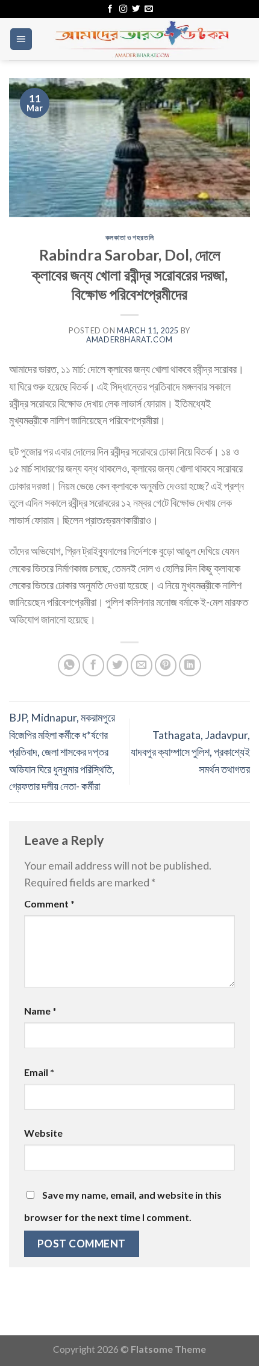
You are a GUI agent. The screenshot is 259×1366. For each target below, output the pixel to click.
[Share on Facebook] (94, 665)
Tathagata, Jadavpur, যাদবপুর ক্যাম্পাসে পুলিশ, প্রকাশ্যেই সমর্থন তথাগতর (190, 752)
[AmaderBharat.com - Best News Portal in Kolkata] (141, 39)
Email (39, 1072)
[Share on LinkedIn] (190, 665)
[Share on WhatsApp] (69, 665)
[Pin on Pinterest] (166, 665)
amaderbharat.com (129, 339)
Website (43, 1133)
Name (40, 1010)
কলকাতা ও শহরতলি (129, 237)
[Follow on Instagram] (123, 9)
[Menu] (21, 39)
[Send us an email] (148, 9)
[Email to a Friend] (142, 665)
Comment (49, 903)
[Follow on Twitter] (136, 9)
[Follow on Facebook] (110, 9)
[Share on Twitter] (118, 665)
